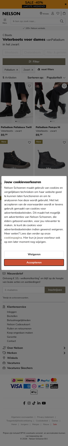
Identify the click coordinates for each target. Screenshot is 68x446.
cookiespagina (13, 238)
